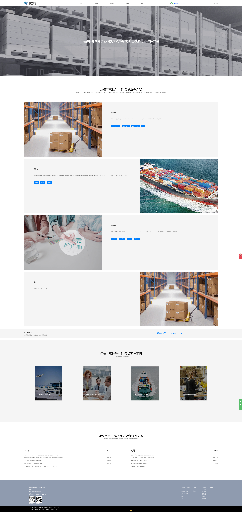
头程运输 (204, 487)
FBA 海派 (204, 489)
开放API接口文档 (57, 507)
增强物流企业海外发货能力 (93, 394)
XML (44, 509)
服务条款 (48, 509)
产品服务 (81, 3)
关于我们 (157, 3)
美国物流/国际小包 (185, 487)
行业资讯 (128, 3)
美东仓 (194, 489)
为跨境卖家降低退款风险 (189, 394)
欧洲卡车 (204, 494)
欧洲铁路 (204, 496)
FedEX (182, 496)
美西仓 (194, 491)
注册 (217, 3)
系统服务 (97, 3)
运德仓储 (31, 509)
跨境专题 (50, 507)
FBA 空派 (204, 491)
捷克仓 (194, 493)
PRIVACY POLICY (54, 509)
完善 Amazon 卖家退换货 (44, 394)
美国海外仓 (195, 487)
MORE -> (109, 450)
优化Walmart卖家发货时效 (141, 394)
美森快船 (204, 493)
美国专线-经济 (184, 491)
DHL (182, 494)
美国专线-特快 (184, 493)
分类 (142, 3)
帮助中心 (36, 507)
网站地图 (41, 509)
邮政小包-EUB (184, 489)
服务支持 (112, 3)
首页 (66, 3)
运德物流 (36, 509)
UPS (182, 498)
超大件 (211, 487)
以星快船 (204, 498)
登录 (215, 3)
